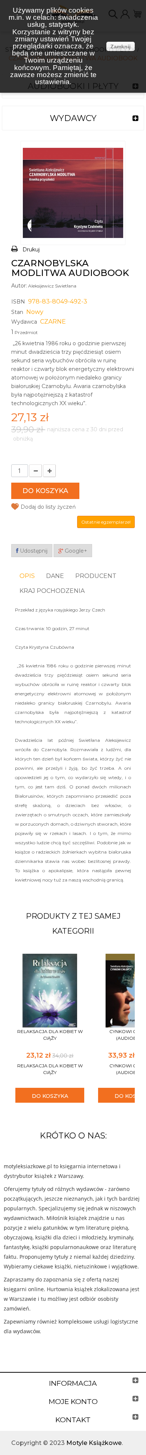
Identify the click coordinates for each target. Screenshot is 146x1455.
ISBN (18, 301)
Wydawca (24, 321)
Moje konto (73, 1401)
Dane (55, 575)
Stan (17, 312)
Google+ (75, 550)
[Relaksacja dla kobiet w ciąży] (50, 990)
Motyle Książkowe (94, 1442)
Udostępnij (33, 550)
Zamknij (120, 47)
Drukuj (31, 249)
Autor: (19, 285)
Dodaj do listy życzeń (48, 506)
